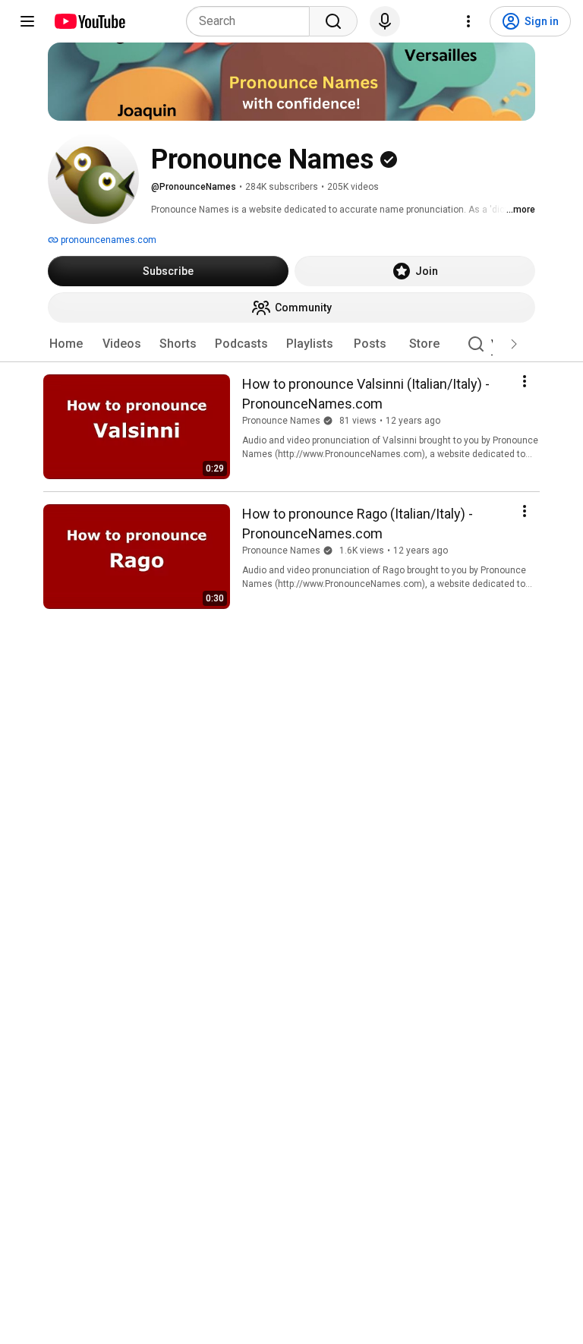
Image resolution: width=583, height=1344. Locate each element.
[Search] (333, 21)
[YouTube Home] (89, 21)
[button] (514, 344)
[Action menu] (524, 381)
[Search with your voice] (385, 21)
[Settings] (468, 21)
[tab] (66, 344)
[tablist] (291, 344)
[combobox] (252, 21)
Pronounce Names (281, 420)
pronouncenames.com (107, 240)
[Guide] (27, 21)
